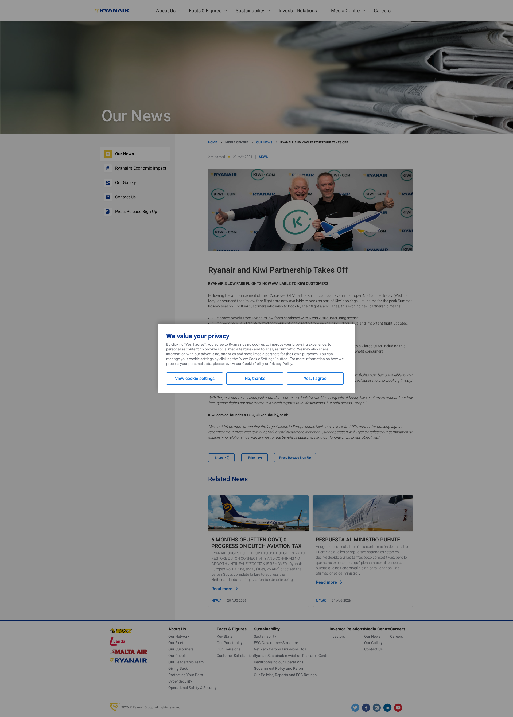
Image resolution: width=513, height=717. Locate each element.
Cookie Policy (253, 363)
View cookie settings (195, 378)
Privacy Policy (280, 363)
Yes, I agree (315, 378)
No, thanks (255, 378)
